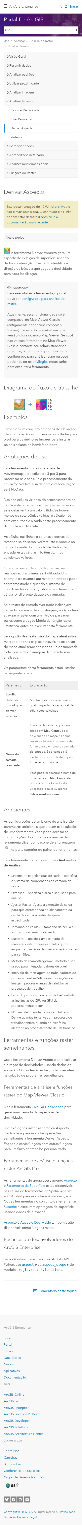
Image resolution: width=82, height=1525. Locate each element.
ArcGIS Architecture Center (23, 1434)
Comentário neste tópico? (58, 1291)
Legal (33, 1517)
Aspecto (70, 1180)
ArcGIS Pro (11, 1401)
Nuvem (9, 1364)
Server (8, 1351)
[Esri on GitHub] (20, 1499)
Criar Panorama (21, 119)
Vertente (16, 137)
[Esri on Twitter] (7, 1499)
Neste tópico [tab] (15, 237)
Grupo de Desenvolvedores (24, 1477)
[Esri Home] (12, 1486)
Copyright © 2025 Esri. (18, 1511)
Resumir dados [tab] (20, 65)
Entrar (73, 6)
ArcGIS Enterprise (23, 6)
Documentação (15, 1377)
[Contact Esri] (27, 1499)
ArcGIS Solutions (16, 1427)
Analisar (19, 41)
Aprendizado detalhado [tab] (26, 155)
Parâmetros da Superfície (26, 1186)
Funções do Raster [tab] (22, 173)
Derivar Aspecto (22, 128)
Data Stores (12, 1358)
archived (61, 206)
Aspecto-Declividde (35, 1222)
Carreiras (10, 1457)
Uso (6, 41)
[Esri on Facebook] (14, 1499)
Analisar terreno (19, 46)
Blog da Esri (12, 1464)
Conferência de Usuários (22, 1471)
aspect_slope (54, 1264)
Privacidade (67, 1511)
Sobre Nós (11, 1451)
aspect (28, 1264)
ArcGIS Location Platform (22, 1414)
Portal (8, 1344)
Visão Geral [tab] (17, 56)
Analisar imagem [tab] (21, 92)
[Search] (61, 6)
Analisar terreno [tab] (21, 101)
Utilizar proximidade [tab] (24, 83)
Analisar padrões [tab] (21, 74)
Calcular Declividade (25, 110)
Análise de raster (41, 41)
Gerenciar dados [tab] (21, 146)
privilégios (40, 362)
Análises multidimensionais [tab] (28, 164)
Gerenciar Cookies (16, 1517)
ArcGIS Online (14, 1394)
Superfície (12, 1207)
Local (8, 1338)
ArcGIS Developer (17, 1421)
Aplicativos (12, 1371)
